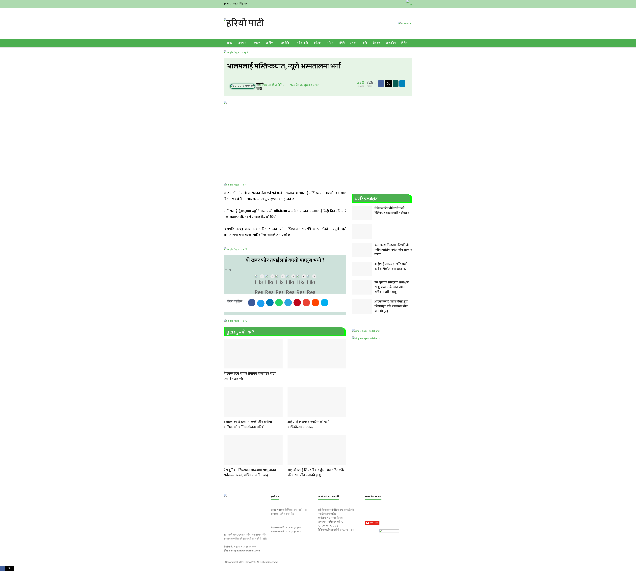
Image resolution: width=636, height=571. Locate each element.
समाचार (242, 43)
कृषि (365, 43)
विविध (404, 43)
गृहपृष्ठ (229, 43)
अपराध (353, 43)
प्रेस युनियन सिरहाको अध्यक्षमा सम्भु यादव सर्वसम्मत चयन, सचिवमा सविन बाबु (250, 472)
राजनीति (285, 43)
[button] (251, 302)
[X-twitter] (385, 512)
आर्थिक (269, 43)
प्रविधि (342, 43)
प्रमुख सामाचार (227, 366)
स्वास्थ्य (257, 43)
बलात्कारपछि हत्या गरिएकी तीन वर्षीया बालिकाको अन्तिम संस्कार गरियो (248, 424)
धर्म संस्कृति (302, 43)
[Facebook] (369, 512)
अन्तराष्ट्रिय (391, 43)
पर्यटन (330, 43)
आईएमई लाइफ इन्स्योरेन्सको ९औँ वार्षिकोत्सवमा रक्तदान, (308, 424)
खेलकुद (376, 43)
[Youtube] (401, 512)
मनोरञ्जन (317, 43)
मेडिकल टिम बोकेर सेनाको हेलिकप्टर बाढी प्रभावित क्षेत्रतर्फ (249, 376)
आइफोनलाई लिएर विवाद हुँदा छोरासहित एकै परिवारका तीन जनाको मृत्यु (316, 472)
